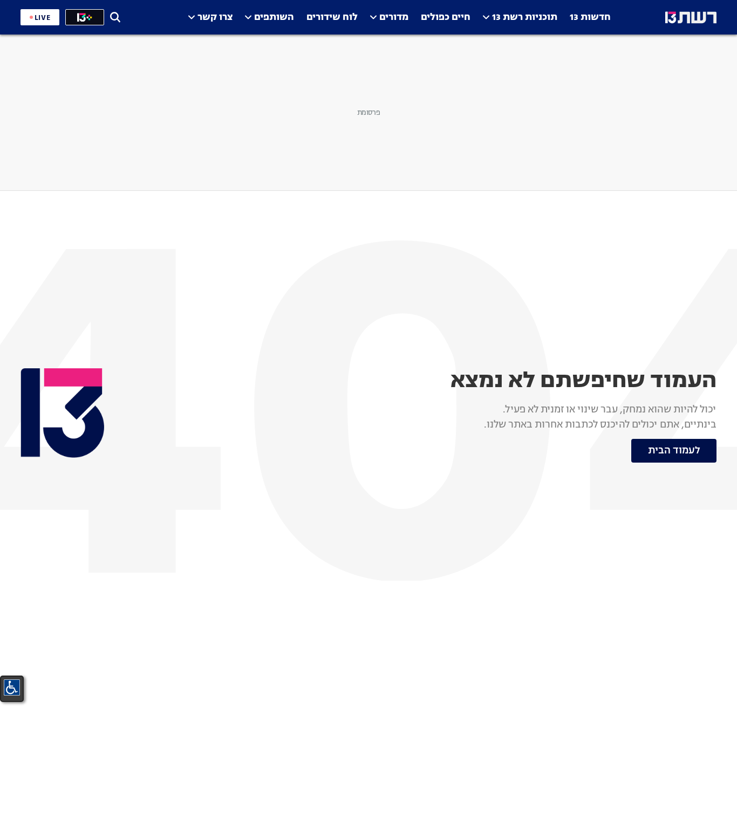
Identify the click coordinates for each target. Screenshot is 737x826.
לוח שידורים (332, 17)
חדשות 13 (590, 17)
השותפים (274, 17)
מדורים (393, 17)
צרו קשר (215, 17)
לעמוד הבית (674, 450)
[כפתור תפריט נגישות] (12, 687)
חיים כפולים (445, 17)
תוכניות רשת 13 (524, 17)
